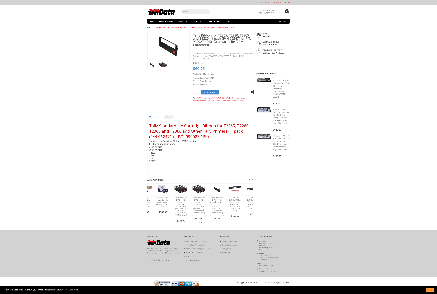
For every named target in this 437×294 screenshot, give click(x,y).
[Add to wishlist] (252, 92)
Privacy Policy (226, 249)
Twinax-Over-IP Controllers (195, 245)
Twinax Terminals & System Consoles (198, 249)
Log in (287, 2)
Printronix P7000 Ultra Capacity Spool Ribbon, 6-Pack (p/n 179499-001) (155, 202)
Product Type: (199, 81)
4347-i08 (220, 98)
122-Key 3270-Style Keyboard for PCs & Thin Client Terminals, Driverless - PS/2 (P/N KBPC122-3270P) (281, 88)
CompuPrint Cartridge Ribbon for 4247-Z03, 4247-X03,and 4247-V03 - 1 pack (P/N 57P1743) (245, 203)
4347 (213, 98)
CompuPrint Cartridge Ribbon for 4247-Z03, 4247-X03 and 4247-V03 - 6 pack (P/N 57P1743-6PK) (227, 204)
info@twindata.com (266, 265)
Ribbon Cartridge (222, 100)
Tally (242, 100)
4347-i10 (229, 98)
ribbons (235, 100)
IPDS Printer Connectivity (194, 252)
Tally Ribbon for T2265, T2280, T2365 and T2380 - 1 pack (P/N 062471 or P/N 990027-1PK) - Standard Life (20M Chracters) (222, 40)
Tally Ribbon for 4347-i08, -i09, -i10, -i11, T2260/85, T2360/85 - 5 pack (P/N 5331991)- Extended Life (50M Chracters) (191, 205)
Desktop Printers (191, 256)
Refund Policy (226, 252)
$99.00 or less (204, 98)
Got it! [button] (429, 290)
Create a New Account (229, 245)
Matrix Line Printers (192, 260)
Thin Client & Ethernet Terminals (197, 241)
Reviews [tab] (169, 117)
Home (149, 28)
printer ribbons (199, 100)
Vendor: (196, 84)
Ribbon (211, 100)
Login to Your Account (229, 241)
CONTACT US (279, 12)
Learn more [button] (73, 290)
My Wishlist (277, 2)
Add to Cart (211, 92)
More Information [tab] (155, 117)
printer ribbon (241, 98)
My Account (265, 2)
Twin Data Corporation (158, 260)
